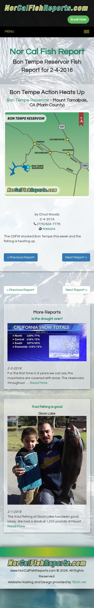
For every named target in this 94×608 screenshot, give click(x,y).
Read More (38, 383)
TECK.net (79, 582)
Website (48, 229)
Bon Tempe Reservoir (28, 100)
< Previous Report (20, 257)
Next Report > (76, 257)
